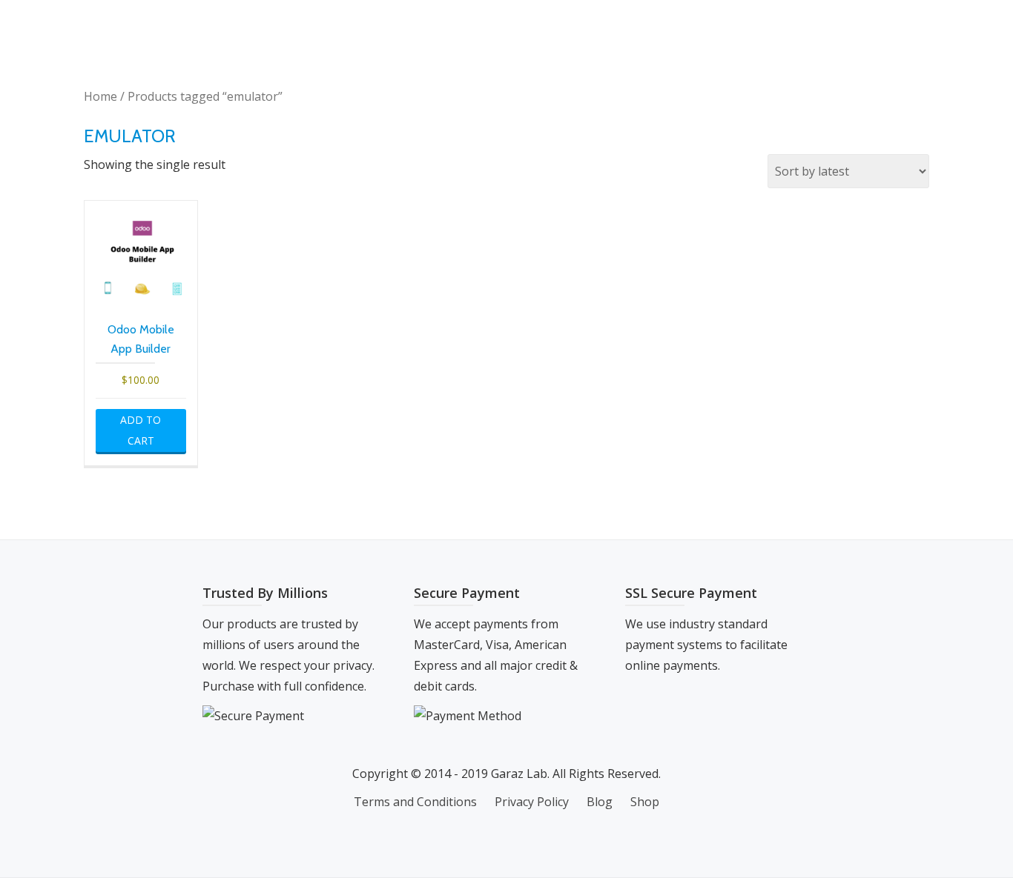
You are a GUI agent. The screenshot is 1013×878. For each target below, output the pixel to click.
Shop (665, 26)
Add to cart (140, 430)
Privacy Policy (532, 802)
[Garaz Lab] (124, 26)
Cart (836, 26)
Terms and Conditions (415, 802)
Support (901, 26)
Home (100, 96)
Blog (780, 26)
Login (723, 26)
